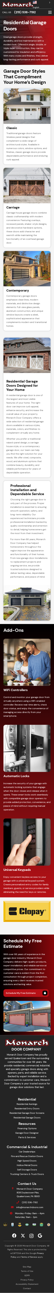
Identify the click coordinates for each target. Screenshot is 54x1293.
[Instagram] (31, 1235)
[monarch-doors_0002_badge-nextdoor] (41, 1225)
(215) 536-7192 (30, 1202)
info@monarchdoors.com (29, 1207)
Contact (27, 1288)
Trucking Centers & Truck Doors (27, 1174)
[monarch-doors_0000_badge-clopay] (20, 1225)
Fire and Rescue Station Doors (27, 1156)
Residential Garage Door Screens (27, 1113)
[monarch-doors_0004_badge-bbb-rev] (12, 1225)
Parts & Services (27, 1137)
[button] (50, 12)
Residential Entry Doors (27, 1108)
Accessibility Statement (27, 1284)
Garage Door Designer (27, 1132)
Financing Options (27, 1128)
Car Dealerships (27, 1151)
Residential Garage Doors (27, 1117)
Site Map (27, 1266)
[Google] (40, 1235)
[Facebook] (14, 1235)
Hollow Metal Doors (27, 1165)
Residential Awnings (27, 1104)
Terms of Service (29, 1257)
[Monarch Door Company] (18, 4)
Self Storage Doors (27, 1169)
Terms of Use (27, 1271)
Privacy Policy (27, 1279)
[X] (23, 1235)
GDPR (27, 1275)
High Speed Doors (27, 1160)
